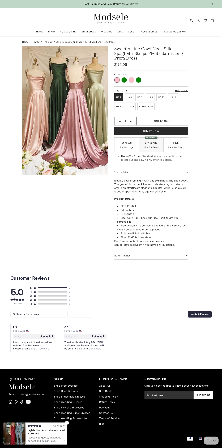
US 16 (131, 106)
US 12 (173, 97)
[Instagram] (10, 402)
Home (25, 42)
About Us (104, 385)
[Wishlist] (205, 21)
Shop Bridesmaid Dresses (69, 396)
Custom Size (146, 106)
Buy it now (151, 131)
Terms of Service (109, 418)
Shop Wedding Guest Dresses (72, 412)
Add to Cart (162, 121)
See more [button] (43, 348)
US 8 (150, 97)
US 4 (129, 97)
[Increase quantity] (130, 121)
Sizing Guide (181, 90)
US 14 (119, 106)
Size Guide (105, 391)
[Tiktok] (21, 402)
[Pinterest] (16, 402)
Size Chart (159, 217)
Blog (102, 423)
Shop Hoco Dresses (66, 391)
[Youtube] (28, 402)
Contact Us (106, 412)
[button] (48, 287)
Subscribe (203, 395)
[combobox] (81, 314)
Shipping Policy (108, 396)
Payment (104, 407)
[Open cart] (212, 20)
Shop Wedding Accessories (70, 418)
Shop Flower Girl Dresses (69, 407)
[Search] (191, 20)
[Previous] (11, 4)
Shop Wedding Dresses (68, 401)
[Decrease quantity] (120, 121)
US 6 (139, 97)
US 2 (118, 97)
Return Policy (107, 401)
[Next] (212, 4)
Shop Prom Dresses (66, 385)
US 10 (161, 97)
